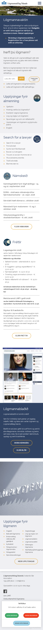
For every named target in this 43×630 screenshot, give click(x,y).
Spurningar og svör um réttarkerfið (20, 119)
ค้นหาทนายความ (12, 164)
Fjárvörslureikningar (13, 555)
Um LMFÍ (7, 596)
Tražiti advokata (12, 161)
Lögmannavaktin (31, 542)
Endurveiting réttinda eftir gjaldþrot (11, 539)
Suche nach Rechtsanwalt (15, 149)
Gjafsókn (9, 107)
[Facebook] (5, 591)
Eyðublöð (9, 544)
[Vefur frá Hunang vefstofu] (35, 628)
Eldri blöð (21, 450)
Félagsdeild (10, 552)
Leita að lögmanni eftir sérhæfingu (20, 87)
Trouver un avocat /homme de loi (19, 155)
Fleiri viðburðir (21, 227)
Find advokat (11, 146)
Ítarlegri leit (34, 79)
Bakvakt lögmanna (13, 534)
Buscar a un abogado (14, 152)
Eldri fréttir (21, 336)
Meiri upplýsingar (26, 561)
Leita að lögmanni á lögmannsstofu (20, 84)
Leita (21, 78)
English (9, 128)
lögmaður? (25, 110)
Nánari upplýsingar (26, 33)
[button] (39, 2)
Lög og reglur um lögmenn (17, 116)
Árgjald (9, 531)
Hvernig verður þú (13, 110)
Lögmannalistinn (31, 539)
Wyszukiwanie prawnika (15, 158)
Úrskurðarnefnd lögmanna (13, 599)
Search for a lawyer (13, 143)
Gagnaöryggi (30, 531)
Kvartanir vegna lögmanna (17, 113)
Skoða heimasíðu (21, 443)
